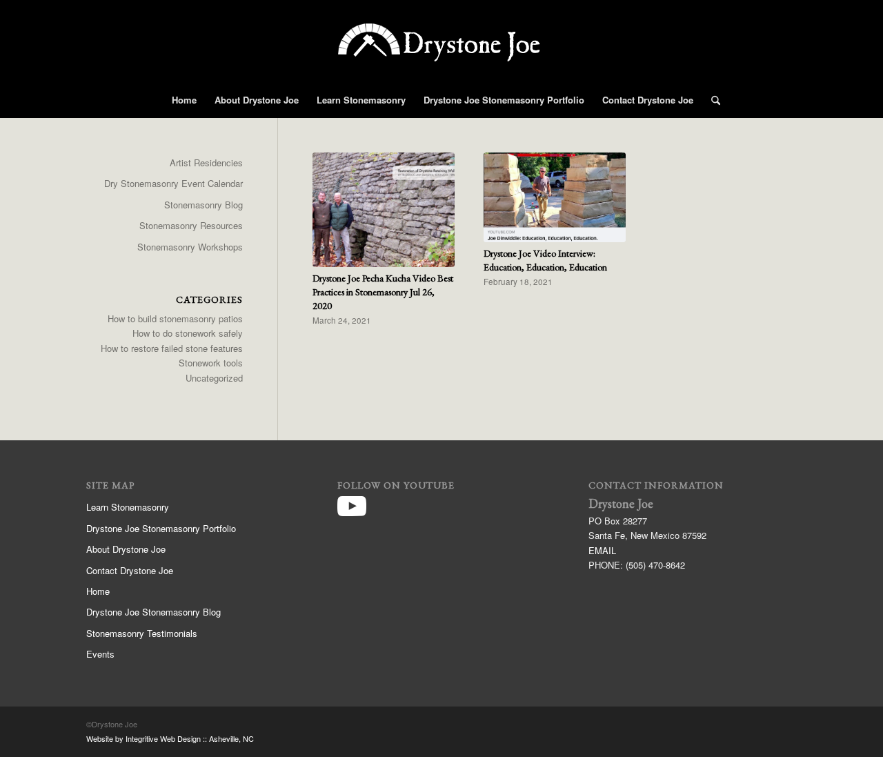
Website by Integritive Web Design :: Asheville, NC (170, 738)
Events (100, 653)
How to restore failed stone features (172, 348)
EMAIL (602, 550)
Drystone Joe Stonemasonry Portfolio (161, 528)
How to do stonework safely (187, 333)
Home (98, 591)
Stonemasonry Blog (203, 204)
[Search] (711, 100)
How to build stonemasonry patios (175, 318)
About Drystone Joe (126, 549)
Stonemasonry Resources (191, 225)
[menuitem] (184, 100)
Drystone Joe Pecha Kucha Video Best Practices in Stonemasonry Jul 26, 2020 (382, 292)
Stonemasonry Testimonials (141, 633)
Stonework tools (211, 362)
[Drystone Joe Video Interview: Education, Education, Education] (555, 197)
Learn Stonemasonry (127, 506)
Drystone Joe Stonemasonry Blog (153, 611)
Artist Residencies (206, 162)
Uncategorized (214, 377)
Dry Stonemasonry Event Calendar (173, 183)
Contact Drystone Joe (129, 570)
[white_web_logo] (441, 51)
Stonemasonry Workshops (190, 246)
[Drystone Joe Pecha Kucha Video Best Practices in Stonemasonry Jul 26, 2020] (383, 210)
